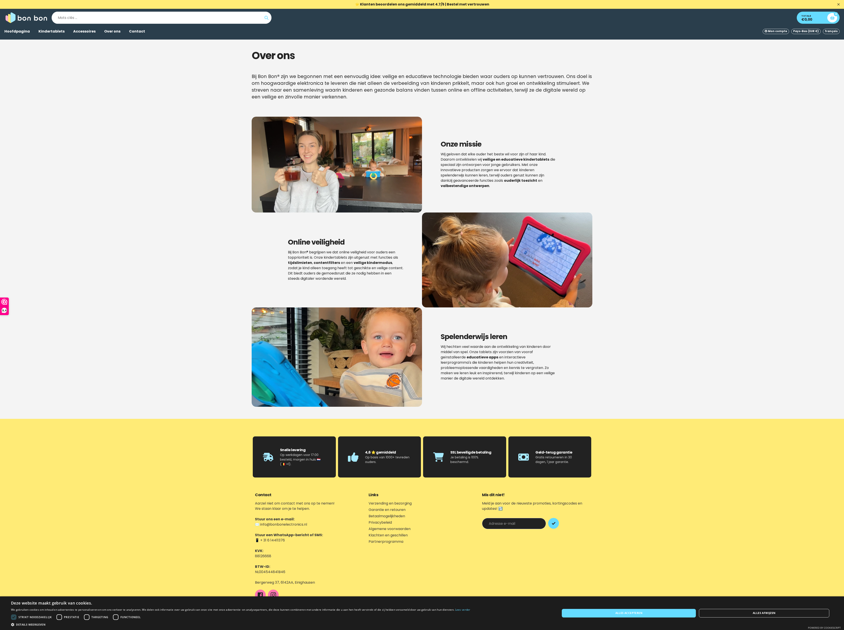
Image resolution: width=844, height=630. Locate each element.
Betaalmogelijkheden (387, 516)
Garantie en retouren (387, 509)
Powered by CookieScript (824, 627)
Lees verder (462, 610)
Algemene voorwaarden (390, 528)
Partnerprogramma (386, 541)
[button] (240, 624)
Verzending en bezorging (390, 503)
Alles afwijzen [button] (764, 613)
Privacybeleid (380, 522)
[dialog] (422, 613)
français (831, 31)
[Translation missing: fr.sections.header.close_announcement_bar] (838, 4)
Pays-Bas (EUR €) (806, 31)
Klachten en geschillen (388, 535)
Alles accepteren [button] (628, 613)
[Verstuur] (553, 523)
